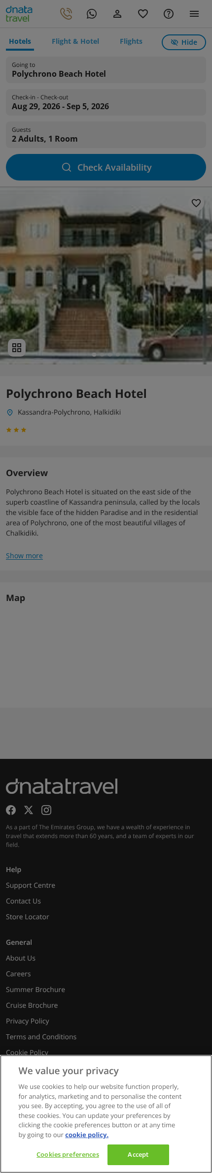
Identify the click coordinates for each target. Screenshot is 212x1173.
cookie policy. (86, 1134)
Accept (138, 1154)
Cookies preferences (67, 1154)
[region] (106, 1114)
